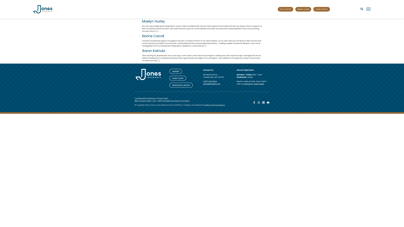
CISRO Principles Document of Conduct (173, 101)
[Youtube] (268, 102)
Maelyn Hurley (153, 21)
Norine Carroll (153, 36)
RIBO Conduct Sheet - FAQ (145, 101)
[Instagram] (259, 102)
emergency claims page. (254, 84)
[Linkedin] (263, 102)
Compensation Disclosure (145, 98)
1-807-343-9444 (210, 81)
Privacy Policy (162, 98)
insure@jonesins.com (211, 84)
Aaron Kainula (153, 50)
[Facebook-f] (254, 102)
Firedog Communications (214, 105)
